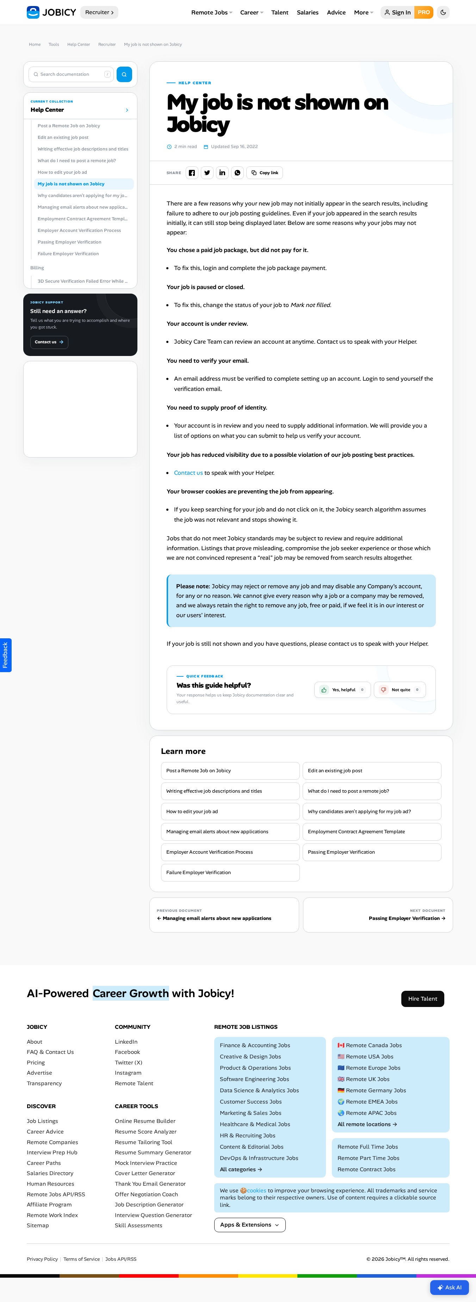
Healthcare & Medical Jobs (255, 1124)
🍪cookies (253, 1190)
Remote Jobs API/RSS (56, 1194)
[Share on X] (207, 172)
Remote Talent (134, 1083)
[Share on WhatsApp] (237, 172)
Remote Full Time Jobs (368, 1146)
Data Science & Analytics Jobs (259, 1090)
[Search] (124, 74)
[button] (342, 690)
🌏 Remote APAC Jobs (367, 1113)
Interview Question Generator (153, 1214)
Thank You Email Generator (150, 1183)
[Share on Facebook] (192, 172)
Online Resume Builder (145, 1121)
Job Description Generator (149, 1204)
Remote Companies (52, 1141)
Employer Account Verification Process (209, 852)
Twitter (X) (128, 1062)
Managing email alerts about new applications (217, 831)
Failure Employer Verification (198, 872)
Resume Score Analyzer (146, 1131)
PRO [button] (424, 12)
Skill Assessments (138, 1225)
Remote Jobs (209, 12)
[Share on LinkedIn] (222, 172)
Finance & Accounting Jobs (255, 1045)
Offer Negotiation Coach (146, 1194)
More (361, 12)
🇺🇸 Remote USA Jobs (366, 1056)
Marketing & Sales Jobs (251, 1113)
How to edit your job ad (192, 811)
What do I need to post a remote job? (348, 791)
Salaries (308, 12)
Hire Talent (422, 998)
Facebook (127, 1052)
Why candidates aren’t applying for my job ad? (359, 811)
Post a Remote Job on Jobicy (198, 770)
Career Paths (44, 1163)
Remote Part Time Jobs (369, 1158)
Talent (280, 12)
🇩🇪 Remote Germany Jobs (372, 1090)
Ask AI (453, 1287)
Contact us (49, 341)
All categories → (241, 1169)
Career (249, 12)
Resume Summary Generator (153, 1152)
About (34, 1041)
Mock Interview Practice (146, 1163)
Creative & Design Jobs (250, 1056)
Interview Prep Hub (52, 1152)
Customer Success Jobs (251, 1101)
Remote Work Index (52, 1214)
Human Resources (50, 1183)
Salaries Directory (50, 1173)
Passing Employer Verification (341, 852)
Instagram (128, 1072)
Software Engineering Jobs (254, 1079)
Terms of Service (81, 1259)
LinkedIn (126, 1041)
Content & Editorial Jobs (252, 1146)
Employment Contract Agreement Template (356, 831)
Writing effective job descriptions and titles (214, 791)
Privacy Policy (42, 1259)
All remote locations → (367, 1124)
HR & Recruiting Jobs (248, 1135)
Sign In (401, 12)
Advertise (39, 1072)
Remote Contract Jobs (367, 1169)
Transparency (44, 1083)
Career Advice (45, 1131)
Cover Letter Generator (145, 1173)
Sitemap (38, 1225)
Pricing (36, 1062)
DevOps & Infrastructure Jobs (259, 1157)
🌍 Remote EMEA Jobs (368, 1101)
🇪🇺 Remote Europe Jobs (369, 1067)
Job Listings (42, 1121)
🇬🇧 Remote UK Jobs (364, 1079)
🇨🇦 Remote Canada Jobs (370, 1045)
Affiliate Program (49, 1204)
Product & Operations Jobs (255, 1067)
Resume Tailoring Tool (143, 1141)
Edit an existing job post (335, 770)
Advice (336, 12)
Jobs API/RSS (120, 1259)
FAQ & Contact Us (50, 1052)
